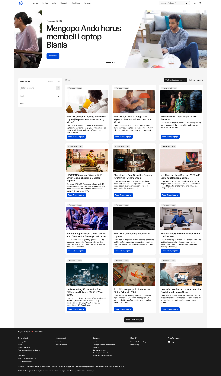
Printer (54, 3)
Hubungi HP (22, 342)
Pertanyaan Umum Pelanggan (102, 355)
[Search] (186, 3)
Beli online (58, 342)
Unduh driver (97, 342)
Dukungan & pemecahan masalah (104, 344)
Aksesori (63, 3)
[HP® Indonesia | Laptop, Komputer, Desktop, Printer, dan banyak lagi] (20, 3)
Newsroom (21, 353)
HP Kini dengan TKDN (117, 366)
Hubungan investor (24, 347)
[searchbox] (172, 3)
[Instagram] (173, 342)
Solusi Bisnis (75, 3)
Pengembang (134, 344)
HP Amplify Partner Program (139, 342)
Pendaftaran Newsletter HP (27, 358)
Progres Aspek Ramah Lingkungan (29, 350)
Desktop (45, 3)
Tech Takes (21, 355)
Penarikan (21, 366)
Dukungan (87, 3)
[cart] (195, 3)
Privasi (54, 366)
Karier (20, 344)
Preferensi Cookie (102, 366)
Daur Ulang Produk (33, 366)
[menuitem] (35, 3)
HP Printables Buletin (25, 361)
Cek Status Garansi (99, 350)
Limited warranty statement (85, 366)
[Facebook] (169, 342)
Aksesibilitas (45, 366)
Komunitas (96, 347)
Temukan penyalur (61, 344)
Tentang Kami (23, 338)
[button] (102, 62)
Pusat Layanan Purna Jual (101, 353)
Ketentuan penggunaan (66, 366)
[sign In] (200, 3)
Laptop (35, 3)
